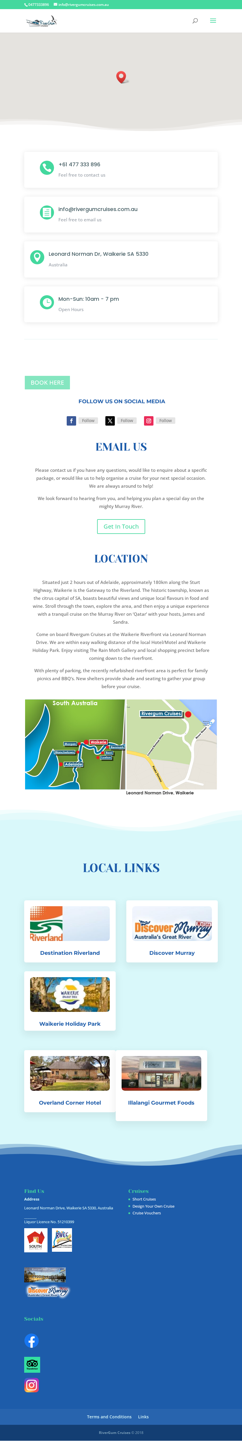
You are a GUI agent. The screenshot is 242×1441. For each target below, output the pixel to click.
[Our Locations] (121, 793)
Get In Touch (121, 526)
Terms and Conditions (109, 1417)
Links (143, 1417)
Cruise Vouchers (147, 1213)
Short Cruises (144, 1199)
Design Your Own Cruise (153, 1206)
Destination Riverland (70, 953)
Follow (88, 420)
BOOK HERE (47, 382)
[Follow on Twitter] (110, 421)
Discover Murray (172, 953)
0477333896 (38, 4)
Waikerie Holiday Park (70, 1024)
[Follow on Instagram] (148, 421)
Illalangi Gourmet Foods (161, 1103)
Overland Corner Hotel (70, 1103)
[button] (123, 77)
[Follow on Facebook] (71, 421)
